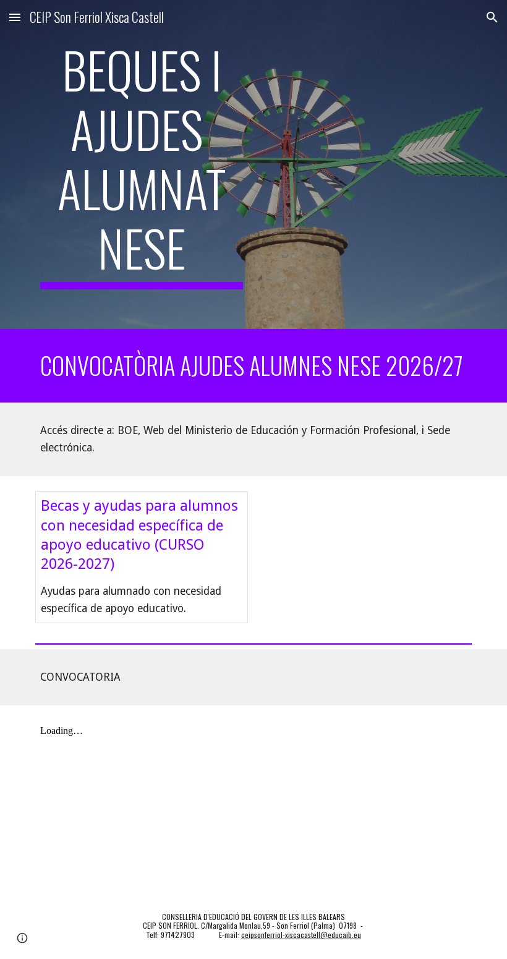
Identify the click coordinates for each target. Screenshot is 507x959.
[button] (15, 17)
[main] (141, 164)
